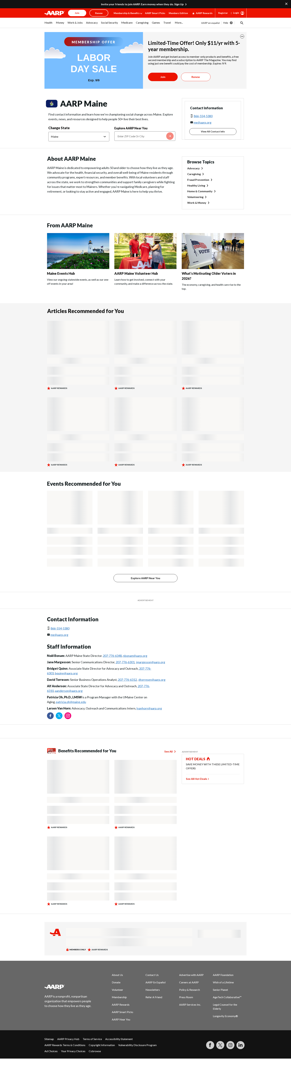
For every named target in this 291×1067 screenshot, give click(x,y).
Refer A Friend (154, 997)
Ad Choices (51, 1051)
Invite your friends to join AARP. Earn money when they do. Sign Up (142, 4)
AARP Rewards (204, 13)
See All (168, 751)
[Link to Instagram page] (67, 715)
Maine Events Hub (61, 273)
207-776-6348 (112, 656)
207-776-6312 (127, 679)
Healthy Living (196, 185)
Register (223, 12)
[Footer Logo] (68, 986)
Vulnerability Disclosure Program (137, 1045)
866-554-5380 (203, 116)
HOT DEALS (195, 759)
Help (225, 22)
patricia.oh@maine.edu (71, 702)
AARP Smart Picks (155, 13)
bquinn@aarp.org (66, 673)
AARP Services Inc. (190, 1004)
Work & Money (196, 202)
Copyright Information (102, 1045)
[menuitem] (48, 24)
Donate (116, 982)
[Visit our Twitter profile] (59, 715)
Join (162, 76)
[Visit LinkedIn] (240, 1045)
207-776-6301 (125, 662)
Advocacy (193, 168)
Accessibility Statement (119, 1039)
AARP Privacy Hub (68, 1039)
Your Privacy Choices (73, 1051)
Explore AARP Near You (131, 128)
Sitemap (49, 1039)
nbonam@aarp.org (135, 656)
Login (236, 12)
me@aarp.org (202, 122)
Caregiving (194, 174)
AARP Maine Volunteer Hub (136, 273)
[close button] (242, 36)
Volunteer (117, 989)
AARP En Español (156, 982)
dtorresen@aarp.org (151, 679)
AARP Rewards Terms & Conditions (64, 1045)
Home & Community (200, 191)
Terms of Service (92, 1039)
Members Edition (178, 13)
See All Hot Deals (196, 778)
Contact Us (152, 974)
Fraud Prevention (198, 179)
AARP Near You (121, 1019)
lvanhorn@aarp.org (149, 708)
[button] (241, 23)
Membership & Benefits (127, 13)
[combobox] (144, 136)
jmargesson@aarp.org (150, 662)
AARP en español (210, 22)
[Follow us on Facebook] (50, 715)
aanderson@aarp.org (69, 691)
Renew (195, 76)
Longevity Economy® (225, 1016)
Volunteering (195, 196)
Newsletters (153, 989)
